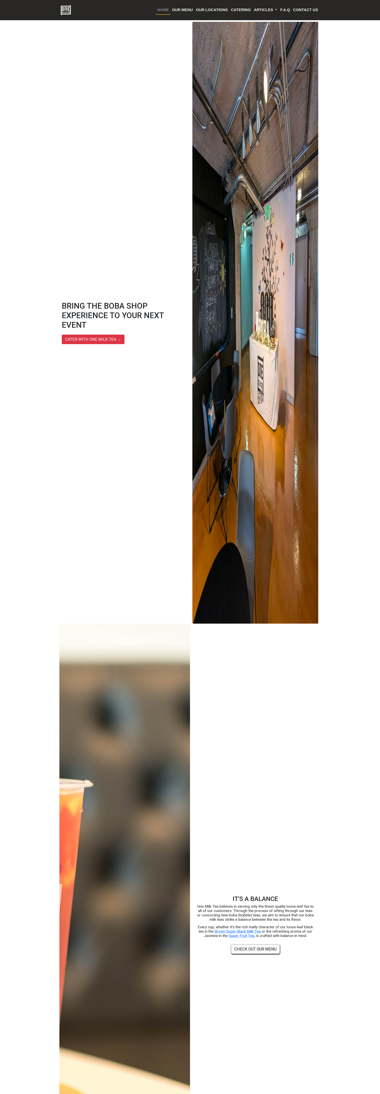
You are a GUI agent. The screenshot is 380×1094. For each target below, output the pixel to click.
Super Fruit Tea (241, 935)
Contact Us (305, 10)
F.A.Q (285, 10)
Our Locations (212, 10)
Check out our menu (255, 949)
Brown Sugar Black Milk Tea (238, 931)
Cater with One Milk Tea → (93, 339)
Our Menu (182, 10)
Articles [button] (264, 10)
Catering (241, 10)
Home (163, 10)
